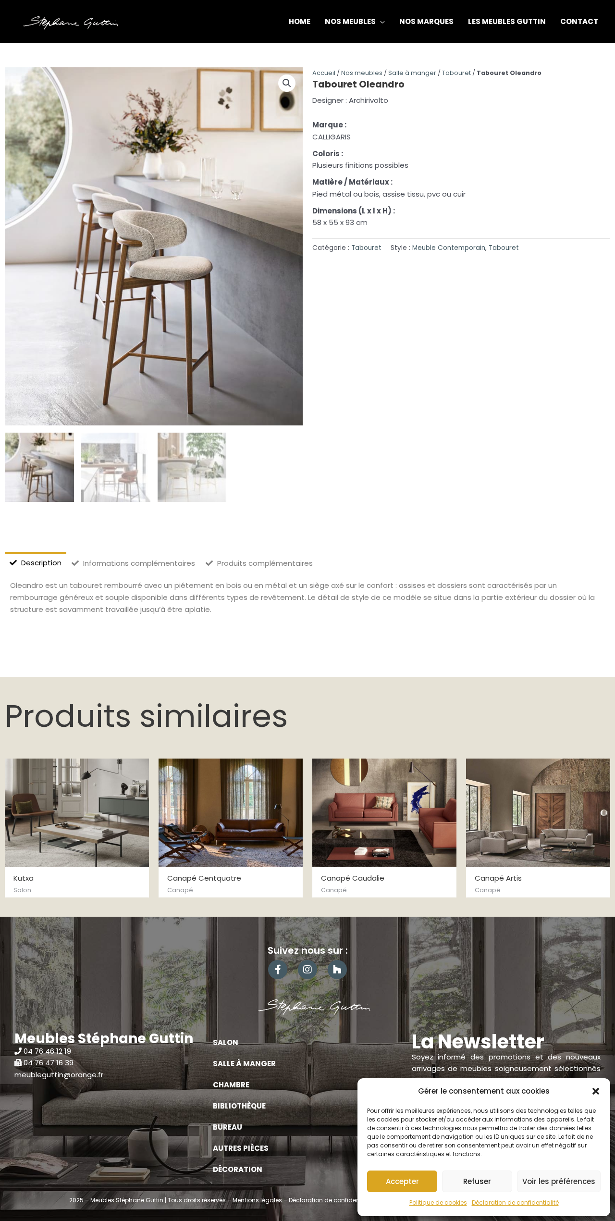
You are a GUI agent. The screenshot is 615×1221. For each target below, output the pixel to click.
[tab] (35, 563)
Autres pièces (241, 1148)
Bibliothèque (239, 1106)
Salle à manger (412, 73)
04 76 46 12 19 (47, 1051)
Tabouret (456, 73)
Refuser (477, 1181)
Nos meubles (361, 73)
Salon (225, 1042)
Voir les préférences (558, 1181)
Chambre (231, 1085)
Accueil (323, 73)
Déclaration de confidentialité (515, 1202)
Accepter (402, 1181)
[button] (596, 1091)
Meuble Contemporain (448, 247)
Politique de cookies (438, 1202)
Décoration (237, 1169)
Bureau (227, 1127)
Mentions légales (258, 1200)
